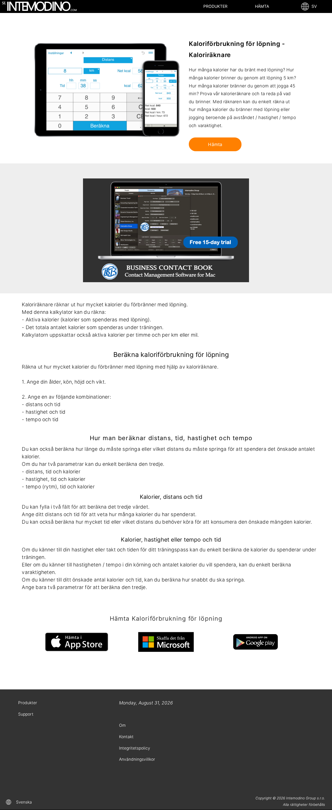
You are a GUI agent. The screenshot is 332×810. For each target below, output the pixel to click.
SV (313, 6)
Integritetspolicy (134, 748)
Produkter (215, 6)
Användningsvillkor (137, 759)
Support (25, 714)
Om (122, 725)
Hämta (262, 6)
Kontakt (126, 736)
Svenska (24, 802)
